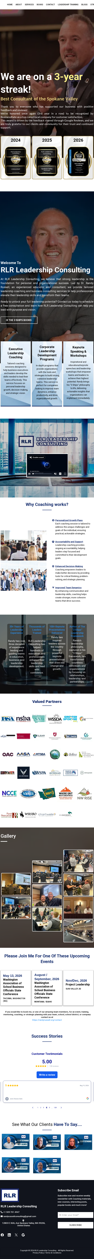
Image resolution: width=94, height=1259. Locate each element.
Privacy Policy (38, 1253)
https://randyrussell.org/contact (47, 1020)
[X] (16, 1234)
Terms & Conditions (53, 1253)
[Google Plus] (23, 1234)
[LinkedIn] (9, 1234)
